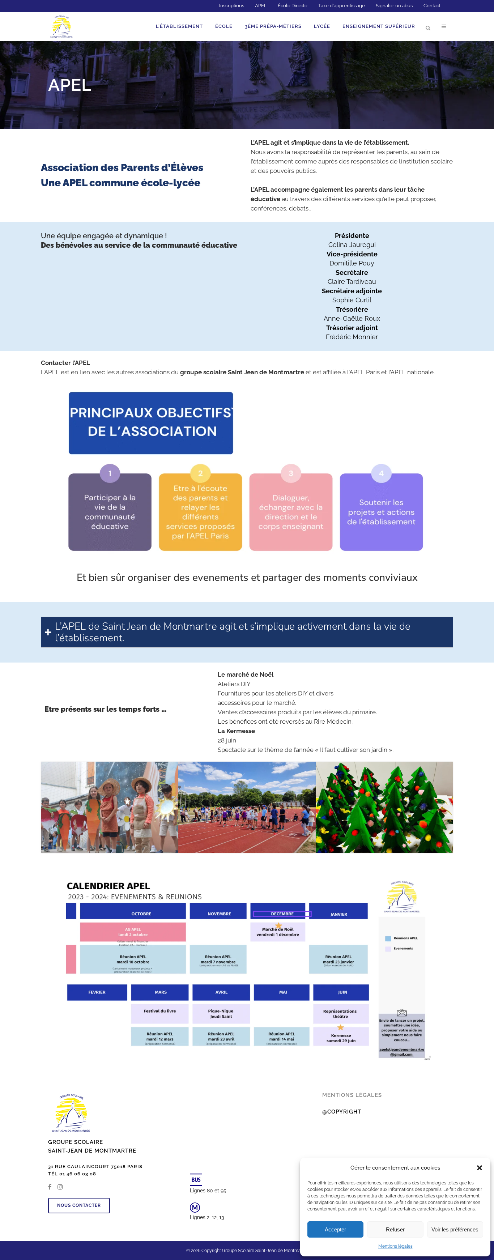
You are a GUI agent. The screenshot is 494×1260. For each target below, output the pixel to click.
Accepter (335, 1229)
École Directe (292, 5)
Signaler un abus (394, 5)
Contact (431, 5)
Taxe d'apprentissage (341, 5)
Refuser (395, 1229)
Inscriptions (231, 5)
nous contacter (79, 1205)
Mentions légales (395, 1246)
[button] (479, 1167)
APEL (261, 5)
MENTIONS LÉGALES (352, 1095)
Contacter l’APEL (65, 362)
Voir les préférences (454, 1229)
